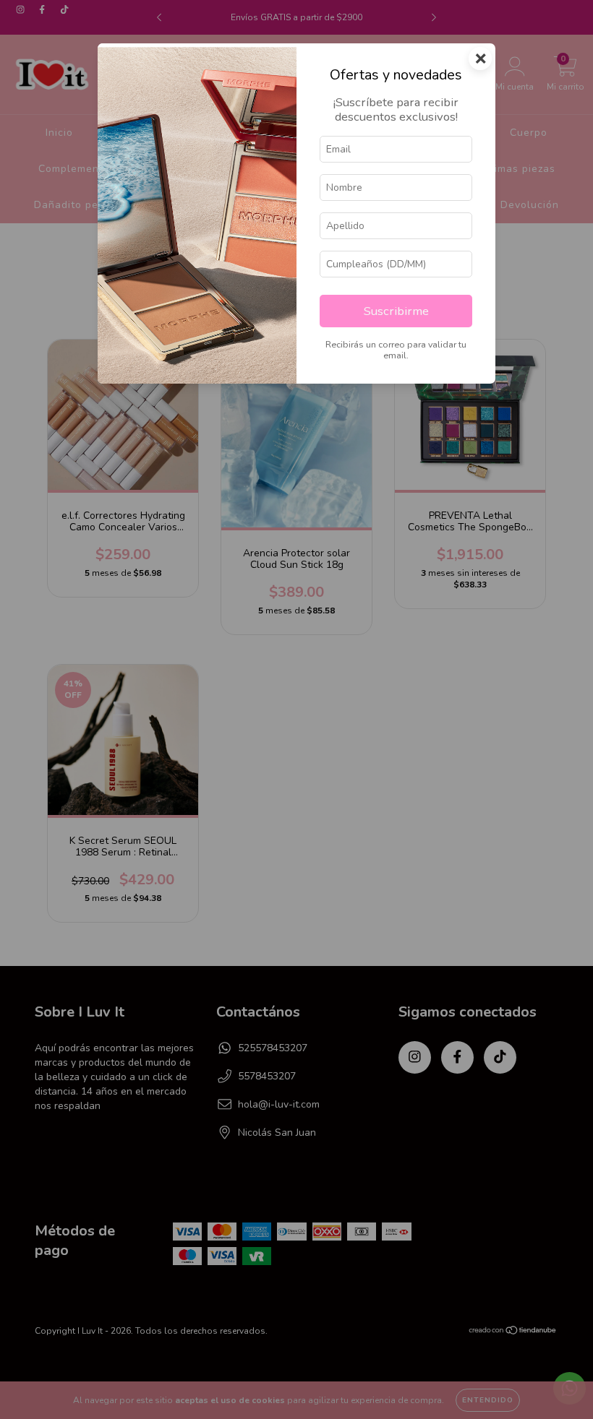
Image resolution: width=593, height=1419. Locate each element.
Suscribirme (396, 311)
